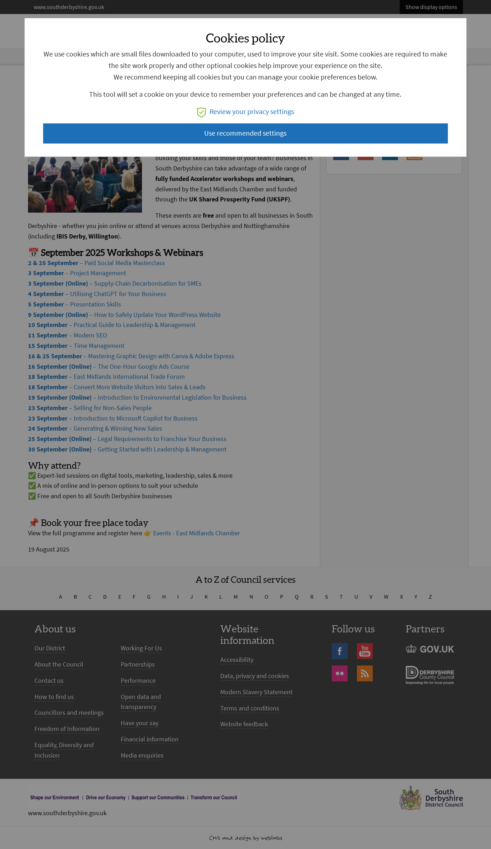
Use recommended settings (245, 133)
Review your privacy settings (252, 112)
